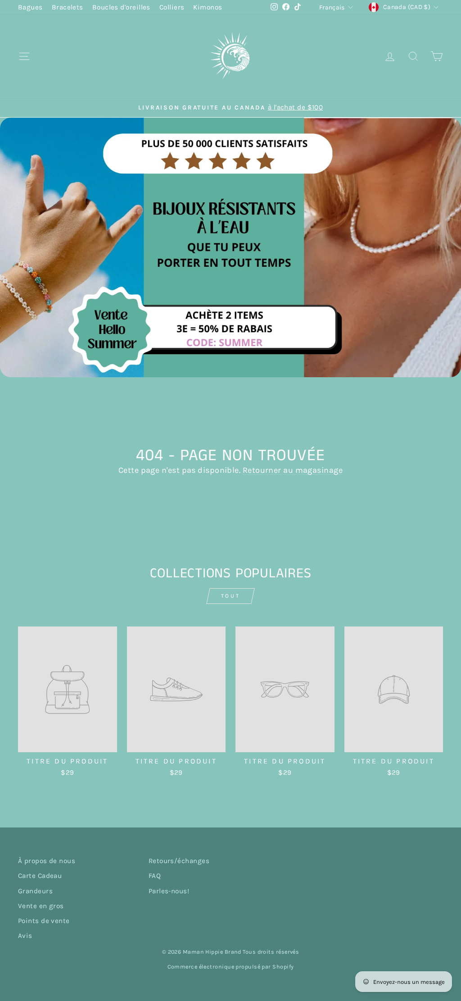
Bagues (30, 7)
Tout (230, 596)
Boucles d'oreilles (121, 7)
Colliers (172, 7)
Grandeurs (35, 891)
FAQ (155, 876)
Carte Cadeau (40, 876)
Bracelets (67, 7)
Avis (25, 936)
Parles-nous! (169, 891)
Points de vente (44, 921)
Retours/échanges (179, 861)
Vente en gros (41, 906)
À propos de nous (46, 861)
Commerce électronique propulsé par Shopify (230, 966)
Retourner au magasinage (293, 470)
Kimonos (207, 7)
